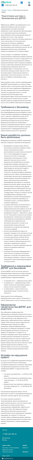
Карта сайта (6, 456)
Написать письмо (7, 451)
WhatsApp (7, 438)
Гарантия (25, 447)
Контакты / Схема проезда (10, 447)
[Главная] (6, 3)
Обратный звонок (7, 449)
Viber (5, 440)
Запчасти (25, 451)
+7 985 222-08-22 (10, 5)
